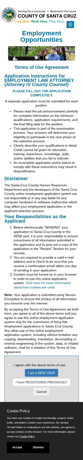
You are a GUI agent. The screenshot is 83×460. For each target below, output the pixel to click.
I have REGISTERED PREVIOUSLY (41, 382)
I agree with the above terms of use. (40, 365)
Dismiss (38, 447)
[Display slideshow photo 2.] (41, 58)
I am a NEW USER (41, 373)
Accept (17, 447)
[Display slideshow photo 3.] (47, 58)
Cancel (41, 391)
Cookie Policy (26, 436)
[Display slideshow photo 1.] (36, 58)
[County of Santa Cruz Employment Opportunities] (21, 14)
